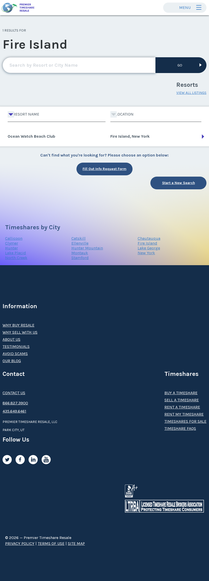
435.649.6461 (14, 411)
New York (146, 252)
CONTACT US (14, 392)
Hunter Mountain (87, 248)
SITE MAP (76, 543)
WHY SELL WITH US (20, 332)
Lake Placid (15, 252)
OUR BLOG (12, 360)
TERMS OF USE (51, 543)
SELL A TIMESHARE (181, 400)
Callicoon (13, 238)
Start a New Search (178, 183)
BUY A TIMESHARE (181, 392)
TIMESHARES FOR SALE (185, 421)
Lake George (149, 248)
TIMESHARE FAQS (180, 428)
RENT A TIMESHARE (182, 407)
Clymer (11, 243)
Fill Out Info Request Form (104, 169)
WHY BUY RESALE (18, 325)
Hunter (11, 248)
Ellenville (79, 243)
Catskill (78, 238)
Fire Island (147, 243)
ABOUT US (11, 339)
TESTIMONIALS (16, 346)
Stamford (80, 257)
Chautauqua (149, 238)
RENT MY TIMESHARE (184, 414)
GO (179, 65)
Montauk (79, 252)
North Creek (16, 257)
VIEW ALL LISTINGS (191, 93)
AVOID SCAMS (15, 353)
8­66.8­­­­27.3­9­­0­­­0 (15, 403)
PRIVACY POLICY (19, 543)
